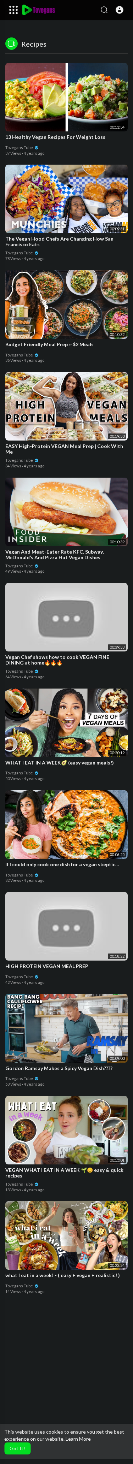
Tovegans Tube (19, 147)
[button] (119, 10)
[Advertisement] (66, 1390)
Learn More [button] (78, 1439)
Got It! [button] (17, 1448)
